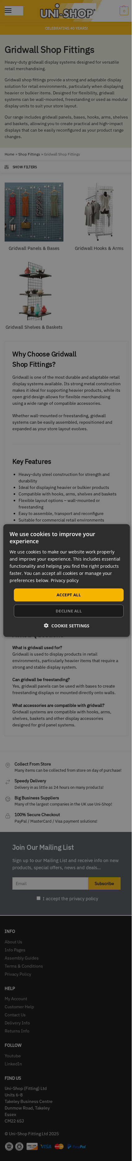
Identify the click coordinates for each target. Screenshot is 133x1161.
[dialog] (66, 580)
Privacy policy (65, 580)
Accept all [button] (69, 595)
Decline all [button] (69, 610)
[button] (66, 625)
